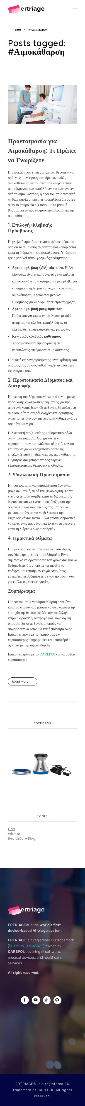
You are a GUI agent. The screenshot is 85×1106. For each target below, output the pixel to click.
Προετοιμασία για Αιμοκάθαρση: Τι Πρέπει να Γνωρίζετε (42, 150)
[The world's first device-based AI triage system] (26, 10)
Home (16, 30)
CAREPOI (47, 654)
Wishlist (14, 833)
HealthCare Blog (21, 838)
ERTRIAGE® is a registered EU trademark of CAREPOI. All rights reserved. (42, 1090)
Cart (11, 829)
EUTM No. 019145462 (26, 946)
